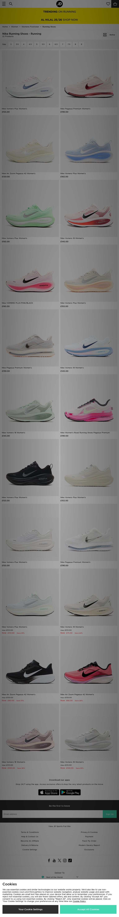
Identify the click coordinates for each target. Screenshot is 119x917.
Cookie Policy (79, 901)
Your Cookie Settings (30, 909)
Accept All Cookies (88, 909)
